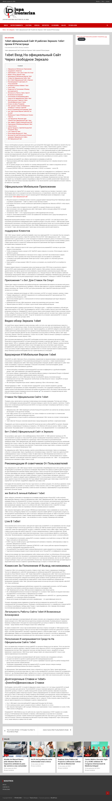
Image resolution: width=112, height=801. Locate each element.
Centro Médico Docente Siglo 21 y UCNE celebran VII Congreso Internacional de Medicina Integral (96, 762)
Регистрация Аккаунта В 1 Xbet (17, 133)
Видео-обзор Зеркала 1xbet (16, 74)
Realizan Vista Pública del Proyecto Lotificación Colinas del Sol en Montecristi (69, 761)
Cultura (28, 25)
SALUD (6, 739)
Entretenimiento (16, 25)
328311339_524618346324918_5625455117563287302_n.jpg (92, 36)
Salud (63, 25)
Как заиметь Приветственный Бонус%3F (20, 122)
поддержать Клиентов (15, 71)
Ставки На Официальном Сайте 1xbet (19, 78)
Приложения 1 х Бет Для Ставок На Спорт (20, 72)
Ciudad (107, 1)
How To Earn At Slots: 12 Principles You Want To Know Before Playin (21, 731)
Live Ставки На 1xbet (14, 131)
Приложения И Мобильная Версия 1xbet (20, 124)
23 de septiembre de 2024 (92, 768)
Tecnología (72, 25)
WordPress (54, 798)
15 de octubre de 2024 (64, 766)
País (103, 1)
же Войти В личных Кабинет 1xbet (18, 85)
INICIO (6, 25)
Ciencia (36, 25)
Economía (55, 25)
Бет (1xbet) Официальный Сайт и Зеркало (20, 80)
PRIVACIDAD (6, 789)
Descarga (81, 39)
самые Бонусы (12, 126)
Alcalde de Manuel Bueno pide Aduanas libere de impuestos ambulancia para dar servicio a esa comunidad (15, 762)
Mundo (98, 1)
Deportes (45, 25)
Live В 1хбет (11, 87)
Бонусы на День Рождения (16, 104)
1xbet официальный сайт (20, 196)
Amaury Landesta (24, 47)
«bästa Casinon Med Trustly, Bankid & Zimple (56, 730)
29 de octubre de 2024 (10, 768)
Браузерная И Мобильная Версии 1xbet (20, 76)
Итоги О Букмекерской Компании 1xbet (20, 109)
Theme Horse (33, 798)
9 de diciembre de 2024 (11, 47)
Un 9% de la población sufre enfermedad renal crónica (41, 760)
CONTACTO (6, 787)
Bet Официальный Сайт (15, 139)
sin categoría (9, 37)
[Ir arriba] (107, 793)
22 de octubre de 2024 (37, 764)
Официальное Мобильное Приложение (19, 69)
